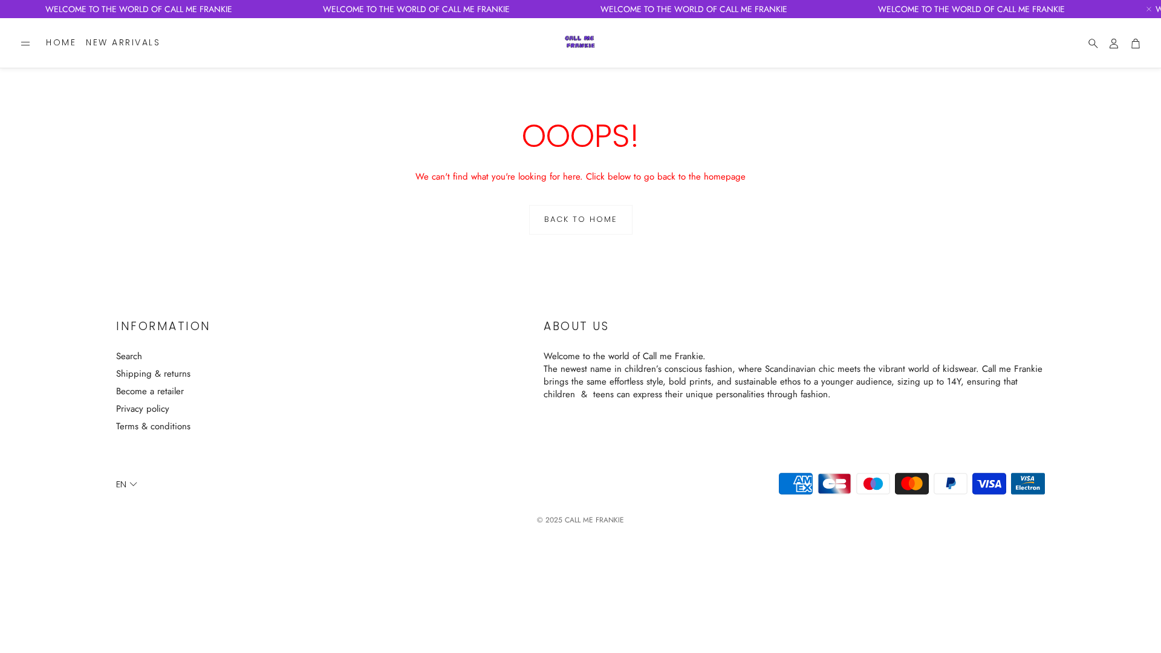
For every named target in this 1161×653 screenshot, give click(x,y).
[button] (25, 43)
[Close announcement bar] (1149, 9)
